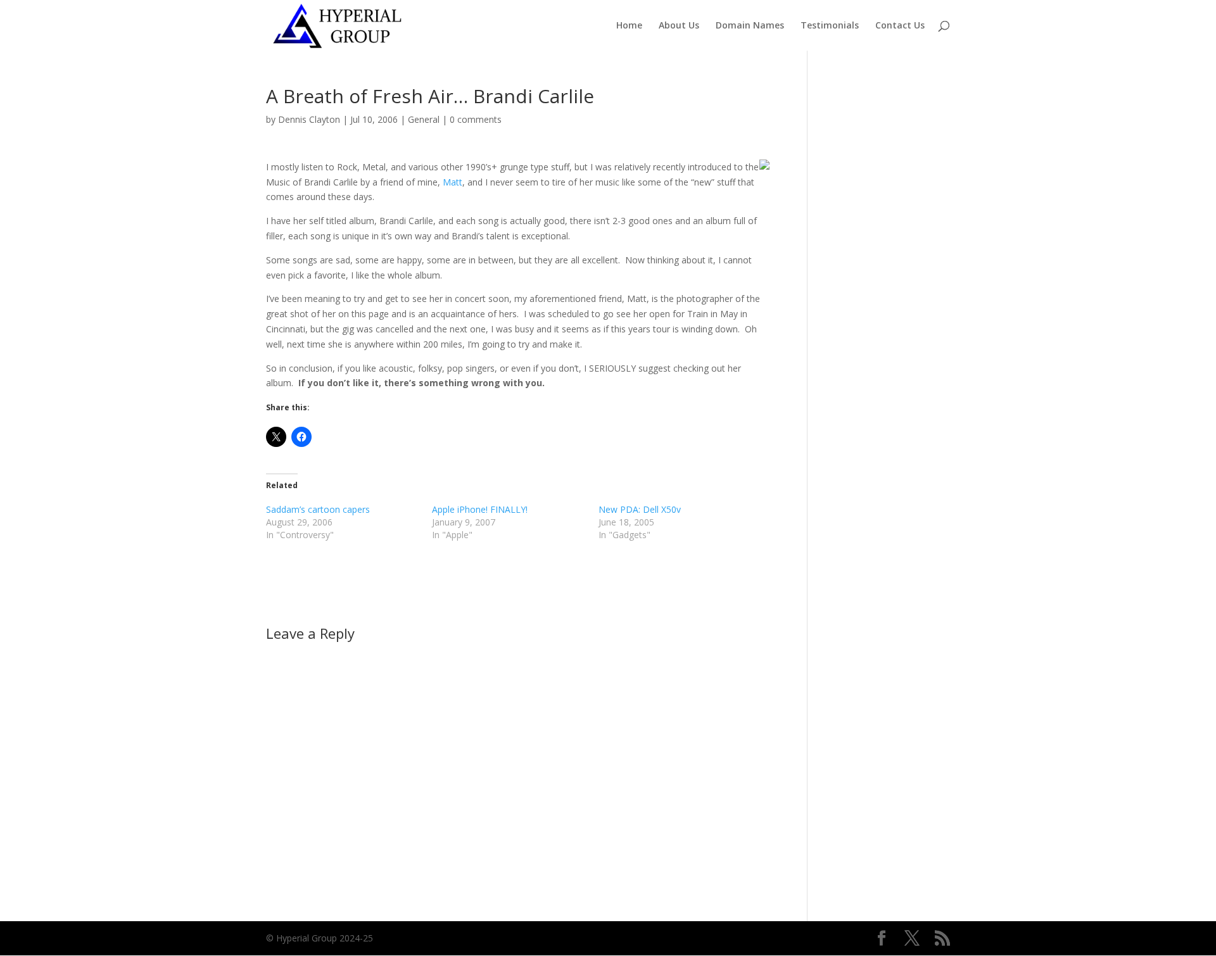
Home (629, 26)
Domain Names (750, 26)
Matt (452, 182)
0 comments (476, 119)
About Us (679, 26)
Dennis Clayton (309, 119)
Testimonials (830, 26)
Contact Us (900, 26)
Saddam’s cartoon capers (318, 509)
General (424, 119)
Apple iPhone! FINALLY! (480, 509)
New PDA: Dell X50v (639, 509)
